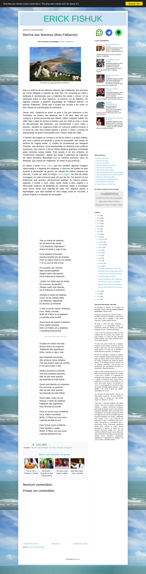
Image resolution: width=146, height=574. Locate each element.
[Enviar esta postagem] (33, 444)
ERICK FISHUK (73, 18)
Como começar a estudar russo (106, 184)
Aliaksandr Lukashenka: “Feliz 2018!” (109, 268)
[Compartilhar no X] (41, 444)
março (100, 261)
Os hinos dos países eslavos (105, 170)
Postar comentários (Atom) (36, 547)
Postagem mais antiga (80, 544)
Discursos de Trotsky (102, 163)
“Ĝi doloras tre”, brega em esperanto (109, 282)
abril (99, 258)
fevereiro (101, 263)
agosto (100, 247)
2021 (98, 229)
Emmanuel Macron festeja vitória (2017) (110, 271)
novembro (101, 239)
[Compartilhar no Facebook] (43, 444)
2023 (98, 223)
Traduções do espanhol (64, 448)
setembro (101, 244)
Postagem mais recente (30, 544)
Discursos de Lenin (102, 158)
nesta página (64, 174)
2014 (98, 299)
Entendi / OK (134, 3)
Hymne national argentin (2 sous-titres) (110, 287)
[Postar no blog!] (39, 444)
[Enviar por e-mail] (37, 444)
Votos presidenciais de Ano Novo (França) (109, 172)
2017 (98, 291)
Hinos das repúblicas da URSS (106, 165)
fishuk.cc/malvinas (66, 41)
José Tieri (52, 448)
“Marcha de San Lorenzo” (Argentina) (109, 284)
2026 (98, 215)
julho (99, 250)
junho (100, 253)
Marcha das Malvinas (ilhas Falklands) (110, 279)
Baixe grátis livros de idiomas (105, 182)
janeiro (100, 266)
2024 (98, 221)
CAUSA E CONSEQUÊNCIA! (111, 103)
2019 (98, 234)
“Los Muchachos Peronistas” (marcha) (110, 274)
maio (99, 255)
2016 (98, 294)
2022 (98, 226)
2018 (98, 237)
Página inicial (56, 544)
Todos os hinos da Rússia (104, 168)
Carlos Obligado (43, 448)
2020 (98, 231)
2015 (98, 296)
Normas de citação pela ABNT (105, 177)
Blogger (77, 559)
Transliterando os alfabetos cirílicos (107, 179)
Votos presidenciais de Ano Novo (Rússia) (109, 175)
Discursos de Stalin (102, 161)
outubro (100, 242)
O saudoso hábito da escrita (106, 276)
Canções (34, 448)
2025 (98, 218)
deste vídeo (46, 166)
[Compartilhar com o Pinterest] (46, 444)
